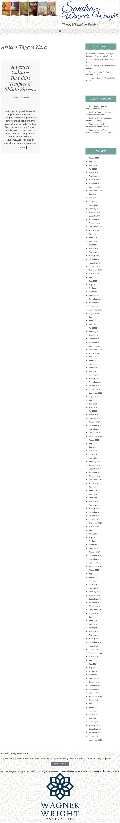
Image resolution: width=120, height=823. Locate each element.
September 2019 (95, 436)
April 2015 (93, 628)
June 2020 (93, 404)
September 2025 (95, 190)
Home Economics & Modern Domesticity (99, 119)
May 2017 (93, 537)
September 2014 (95, 653)
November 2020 (95, 386)
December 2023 (95, 259)
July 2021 (93, 357)
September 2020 (95, 393)
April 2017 (93, 541)
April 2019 (93, 454)
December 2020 (95, 382)
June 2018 (93, 490)
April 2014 (93, 671)
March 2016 (93, 588)
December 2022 (95, 299)
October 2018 (94, 476)
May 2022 (93, 324)
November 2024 (95, 219)
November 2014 (95, 646)
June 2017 (93, 534)
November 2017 (95, 516)
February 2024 (94, 252)
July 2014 (93, 660)
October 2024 (94, 223)
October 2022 (94, 306)
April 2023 (93, 288)
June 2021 (93, 360)
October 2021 (94, 346)
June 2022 (93, 321)
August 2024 (94, 230)
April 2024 (93, 245)
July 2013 (93, 704)
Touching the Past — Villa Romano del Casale (99, 113)
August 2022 (94, 313)
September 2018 (95, 479)
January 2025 (94, 212)
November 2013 (95, 689)
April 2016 (93, 584)
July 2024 (93, 234)
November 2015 (95, 602)
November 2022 (95, 302)
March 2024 (93, 248)
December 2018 (95, 469)
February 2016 (94, 592)
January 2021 (94, 378)
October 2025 (94, 187)
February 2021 (94, 375)
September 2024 (95, 227)
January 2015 (94, 638)
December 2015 (95, 599)
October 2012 (94, 736)
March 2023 (93, 292)
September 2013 (95, 696)
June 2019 (93, 447)
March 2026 (93, 172)
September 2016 (95, 566)
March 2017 (93, 545)
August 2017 (94, 527)
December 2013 (95, 686)
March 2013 (93, 718)
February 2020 (94, 418)
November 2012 (95, 732)
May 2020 (93, 407)
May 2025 (93, 198)
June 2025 (93, 194)
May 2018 (93, 494)
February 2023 (94, 295)
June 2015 (93, 620)
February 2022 (94, 331)
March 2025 (93, 205)
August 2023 (94, 274)
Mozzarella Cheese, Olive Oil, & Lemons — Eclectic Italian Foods (99, 55)
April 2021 (93, 368)
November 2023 (95, 263)
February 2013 (94, 722)
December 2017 (95, 512)
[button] (60, 31)
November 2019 (95, 429)
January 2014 (94, 682)
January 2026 (94, 180)
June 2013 (93, 707)
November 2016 (95, 559)
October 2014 (94, 649)
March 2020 (93, 414)
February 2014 (94, 678)
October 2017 (94, 519)
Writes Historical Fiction (80, 25)
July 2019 (93, 443)
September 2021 (95, 349)
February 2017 (94, 548)
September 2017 (95, 523)
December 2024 (95, 216)
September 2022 (95, 310)
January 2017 (94, 552)
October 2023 (94, 266)
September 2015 (95, 610)
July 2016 (93, 573)
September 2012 (95, 740)
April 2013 (93, 714)
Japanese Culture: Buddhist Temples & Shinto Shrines (20, 78)
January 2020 (94, 422)
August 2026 (94, 158)
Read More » (20, 147)
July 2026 (93, 162)
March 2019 (93, 458)
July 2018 (93, 487)
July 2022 (93, 317)
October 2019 (94, 433)
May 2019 (93, 451)
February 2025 (94, 209)
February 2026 (94, 176)
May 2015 (93, 624)
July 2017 (93, 530)
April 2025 (93, 201)
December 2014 (95, 642)
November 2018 (95, 472)
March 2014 (93, 675)
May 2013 (93, 711)
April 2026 (93, 169)
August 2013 (94, 700)
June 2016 (93, 577)
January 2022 (94, 335)
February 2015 (94, 635)
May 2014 (93, 667)
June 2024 (93, 237)
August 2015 (94, 613)
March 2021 (93, 371)
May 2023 (93, 284)
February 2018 (94, 505)
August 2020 (94, 396)
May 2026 (93, 165)
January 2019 (94, 465)
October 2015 (94, 606)
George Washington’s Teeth (96, 107)
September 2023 (95, 270)
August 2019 (94, 440)
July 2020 (93, 400)
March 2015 (93, 631)
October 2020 (94, 389)
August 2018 (94, 483)
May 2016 (93, 581)
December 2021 (95, 339)
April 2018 (93, 498)
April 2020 (93, 411)
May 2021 (93, 364)
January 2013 (94, 725)
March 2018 (93, 501)
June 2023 (93, 281)
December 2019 (95, 425)
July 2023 (93, 277)
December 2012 (95, 729)
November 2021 (95, 342)
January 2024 (94, 256)
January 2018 (94, 508)
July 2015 (93, 617)
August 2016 (94, 570)
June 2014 (93, 664)
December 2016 (95, 555)
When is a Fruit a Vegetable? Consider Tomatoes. (98, 73)
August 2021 (94, 353)
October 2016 (94, 563)
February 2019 (94, 461)
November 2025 (95, 183)
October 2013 (94, 693)
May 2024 (93, 241)
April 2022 (93, 328)
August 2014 (94, 657)
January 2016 (94, 595)
